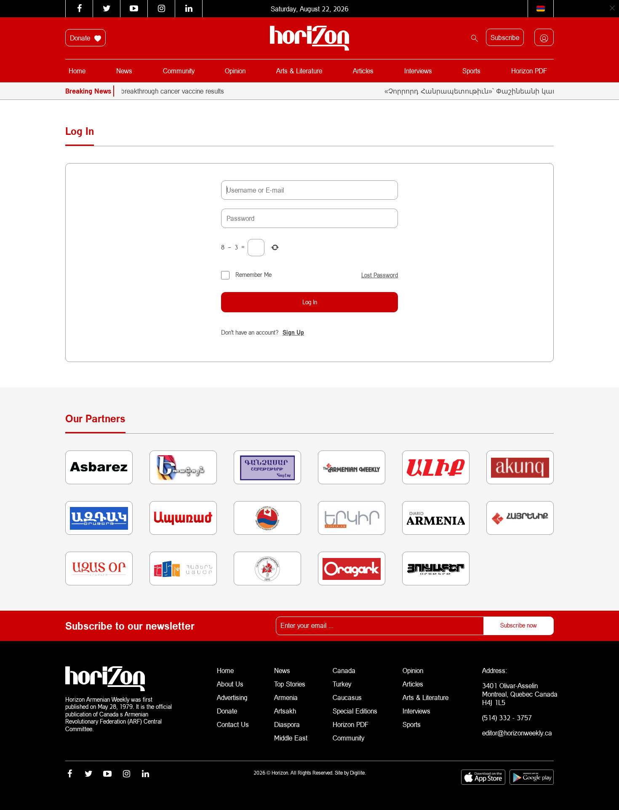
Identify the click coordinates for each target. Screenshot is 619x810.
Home (77, 71)
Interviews (418, 71)
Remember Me (253, 274)
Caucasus (347, 697)
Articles (363, 71)
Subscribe (505, 37)
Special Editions (355, 711)
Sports (471, 71)
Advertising (232, 697)
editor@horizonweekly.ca (517, 733)
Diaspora (287, 724)
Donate (81, 38)
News (124, 71)
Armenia (286, 697)
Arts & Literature (299, 71)
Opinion (235, 71)
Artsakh (285, 711)
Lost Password (379, 275)
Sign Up (293, 332)
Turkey (342, 684)
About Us (230, 684)
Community (179, 71)
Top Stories (289, 684)
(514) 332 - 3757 (507, 717)
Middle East (290, 738)
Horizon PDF (529, 71)
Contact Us (233, 724)
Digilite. (358, 773)
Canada (344, 670)
